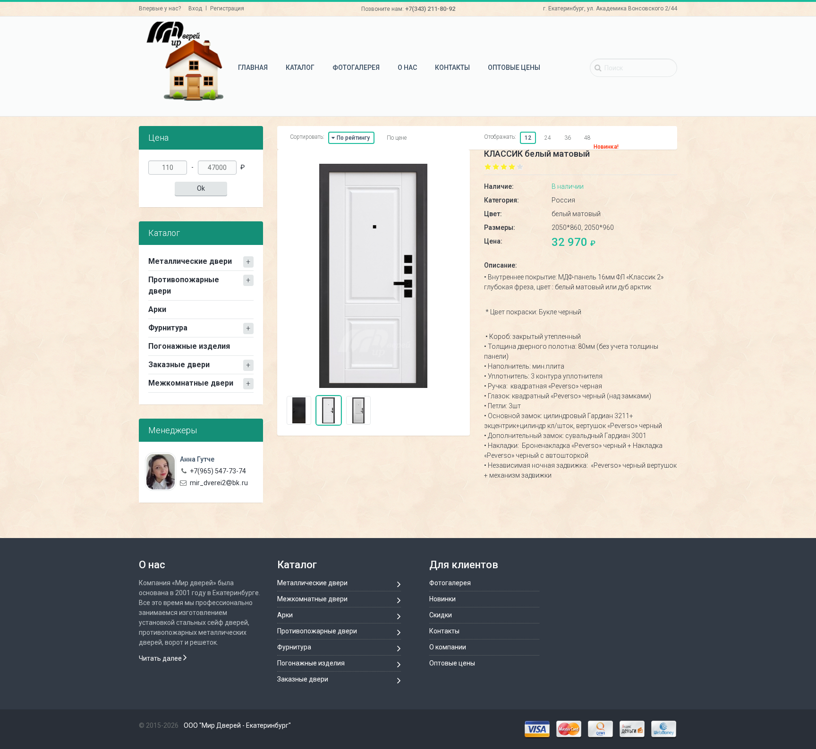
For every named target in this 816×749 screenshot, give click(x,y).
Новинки (442, 599)
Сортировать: (307, 137)
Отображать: (500, 137)
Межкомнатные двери (190, 383)
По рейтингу (353, 138)
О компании (447, 647)
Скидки (440, 615)
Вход (195, 8)
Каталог (300, 67)
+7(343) (430, 8)
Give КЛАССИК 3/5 (504, 166)
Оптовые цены (514, 67)
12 (528, 138)
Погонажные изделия (189, 346)
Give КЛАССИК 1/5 (488, 166)
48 (587, 138)
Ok (201, 188)
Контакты (452, 67)
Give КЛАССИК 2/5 (496, 166)
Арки (157, 309)
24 (547, 138)
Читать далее (161, 658)
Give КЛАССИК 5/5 (520, 166)
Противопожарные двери (183, 285)
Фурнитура (167, 327)
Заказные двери (179, 364)
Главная (253, 67)
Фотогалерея (356, 67)
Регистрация (227, 8)
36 (567, 138)
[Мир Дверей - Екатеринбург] (185, 61)
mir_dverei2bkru (219, 483)
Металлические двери (190, 261)
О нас (407, 67)
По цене (397, 138)
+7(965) (218, 471)
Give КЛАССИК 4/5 (512, 166)
